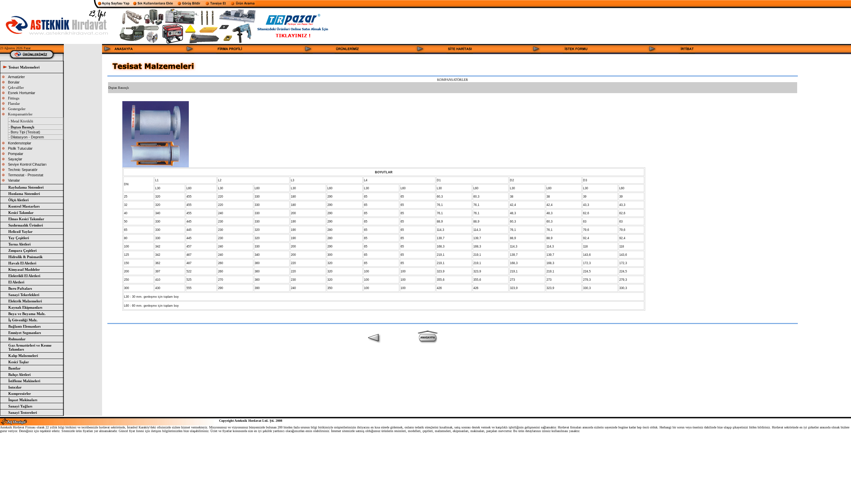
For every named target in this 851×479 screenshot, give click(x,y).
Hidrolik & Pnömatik (25, 257)
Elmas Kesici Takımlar (26, 219)
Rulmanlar (17, 339)
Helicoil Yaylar (20, 232)
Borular (14, 82)
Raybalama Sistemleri (26, 187)
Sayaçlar (15, 159)
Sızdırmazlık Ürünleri (25, 225)
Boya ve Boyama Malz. (27, 314)
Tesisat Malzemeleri (24, 67)
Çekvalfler (16, 87)
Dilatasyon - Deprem (27, 137)
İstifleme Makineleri (24, 381)
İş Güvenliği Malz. (23, 320)
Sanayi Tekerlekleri (23, 295)
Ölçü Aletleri (18, 200)
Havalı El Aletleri (22, 263)
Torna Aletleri (19, 244)
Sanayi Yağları (20, 406)
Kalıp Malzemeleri (23, 356)
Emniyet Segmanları (24, 333)
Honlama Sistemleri (24, 194)
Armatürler (16, 77)
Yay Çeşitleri (18, 238)
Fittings (13, 98)
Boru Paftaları (20, 288)
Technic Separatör (23, 170)
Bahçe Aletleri (19, 375)
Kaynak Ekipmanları (25, 307)
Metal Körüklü (22, 121)
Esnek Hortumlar (21, 93)
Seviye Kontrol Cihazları (27, 164)
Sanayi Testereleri (22, 412)
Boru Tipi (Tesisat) (25, 132)
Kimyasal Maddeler (24, 269)
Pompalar (15, 154)
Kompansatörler (20, 114)
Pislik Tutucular (20, 148)
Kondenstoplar (19, 143)
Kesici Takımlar (21, 213)
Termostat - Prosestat (25, 175)
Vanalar (14, 180)
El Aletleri (16, 282)
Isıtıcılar (15, 387)
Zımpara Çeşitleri (22, 250)
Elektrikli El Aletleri (24, 276)
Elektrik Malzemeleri (25, 301)
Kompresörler (19, 394)
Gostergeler (17, 109)
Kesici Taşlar (18, 362)
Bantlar (14, 368)
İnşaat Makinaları (22, 400)
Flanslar (14, 103)
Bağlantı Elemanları (24, 326)
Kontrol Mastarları (24, 206)
